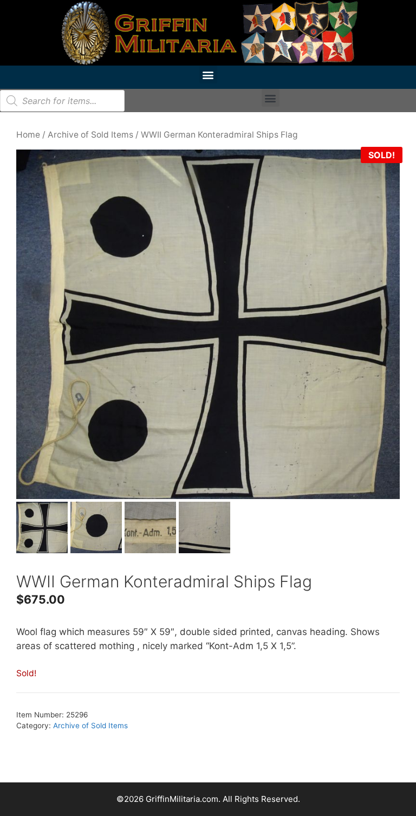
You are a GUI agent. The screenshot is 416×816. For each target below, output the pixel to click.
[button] (208, 74)
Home (28, 134)
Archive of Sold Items (90, 134)
